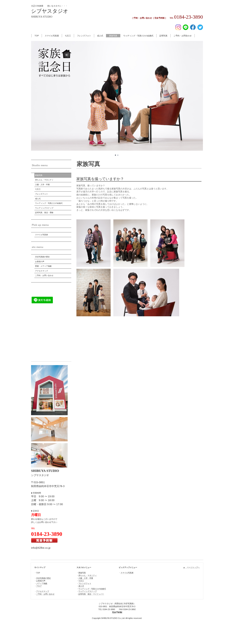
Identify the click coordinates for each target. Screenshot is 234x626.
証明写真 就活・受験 (44, 213)
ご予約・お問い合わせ (44, 275)
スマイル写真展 (52, 36)
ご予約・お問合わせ (182, 36)
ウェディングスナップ (44, 208)
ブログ (39, 586)
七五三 (68, 36)
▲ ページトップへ (191, 567)
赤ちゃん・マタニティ (44, 180)
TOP (37, 36)
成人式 (100, 36)
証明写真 (163, 36)
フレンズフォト (84, 36)
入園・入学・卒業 (42, 185)
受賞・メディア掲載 (43, 266)
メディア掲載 (41, 583)
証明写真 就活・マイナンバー (91, 594)
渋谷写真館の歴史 (42, 257)
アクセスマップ (41, 271)
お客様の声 (39, 262)
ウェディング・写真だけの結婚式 (138, 36)
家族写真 (113, 36)
